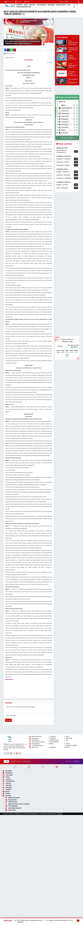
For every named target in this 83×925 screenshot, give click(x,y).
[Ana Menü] (74, 7)
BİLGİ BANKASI (41, 5)
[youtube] (56, 767)
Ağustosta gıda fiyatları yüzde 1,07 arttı (61, 920)
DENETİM (19, 5)
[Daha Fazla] (14, 50)
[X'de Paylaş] (8, 50)
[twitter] (29, 767)
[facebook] (15, 767)
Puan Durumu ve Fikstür (38, 742)
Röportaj (8, 785)
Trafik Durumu (35, 740)
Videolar (19, 1)
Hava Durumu (35, 738)
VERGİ (26, 5)
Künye (7, 791)
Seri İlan (8, 783)
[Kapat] (82, 814)
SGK (68, 5)
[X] (8, 753)
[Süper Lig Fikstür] (77, 144)
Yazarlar (28, 1)
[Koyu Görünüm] (77, 5)
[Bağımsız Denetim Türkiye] (10, 5)
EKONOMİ (53, 747)
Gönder (8, 720)
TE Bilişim (76, 761)
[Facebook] (5, 753)
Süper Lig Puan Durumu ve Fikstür (19, 804)
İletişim (8, 793)
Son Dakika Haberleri (37, 745)
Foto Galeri (10, 1)
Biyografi (9, 787)
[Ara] (74, 5)
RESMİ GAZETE (61, 5)
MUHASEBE (51, 5)
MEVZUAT (32, 5)
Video (7, 777)
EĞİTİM (68, 743)
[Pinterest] (11, 753)
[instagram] (43, 767)
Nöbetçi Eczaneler (37, 736)
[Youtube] (17, 753)
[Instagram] (14, 753)
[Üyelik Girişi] (78, 1)
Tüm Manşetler (36, 743)
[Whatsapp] (20, 753)
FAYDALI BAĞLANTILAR (23, 7)
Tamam (59, 814)
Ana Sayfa (9, 771)
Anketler (8, 789)
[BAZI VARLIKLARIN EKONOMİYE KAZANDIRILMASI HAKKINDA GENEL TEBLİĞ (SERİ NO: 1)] (29, 33)
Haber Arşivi (35, 747)
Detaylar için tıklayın (67, 138)
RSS (7, 761)
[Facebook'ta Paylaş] (5, 50)
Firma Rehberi (10, 781)
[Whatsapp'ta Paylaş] (11, 50)
